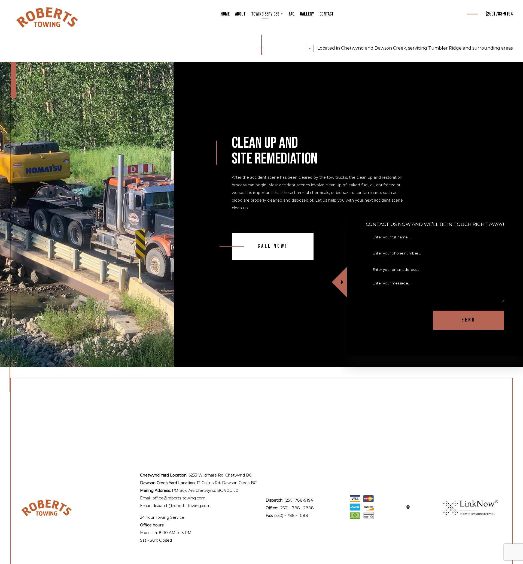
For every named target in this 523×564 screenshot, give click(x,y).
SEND (468, 320)
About (240, 14)
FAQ (291, 14)
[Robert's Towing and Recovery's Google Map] (408, 507)
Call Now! (273, 246)
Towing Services (265, 14)
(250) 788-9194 (499, 14)
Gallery (307, 14)
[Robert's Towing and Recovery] (47, 17)
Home (225, 14)
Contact (327, 14)
